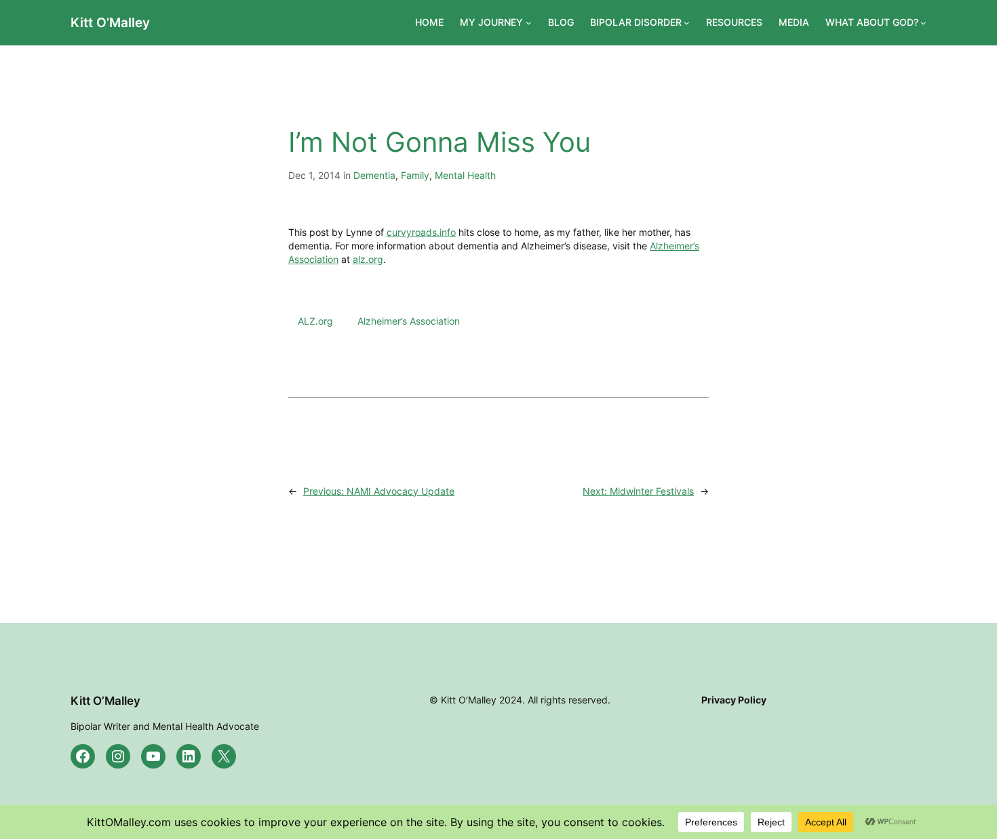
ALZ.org (315, 321)
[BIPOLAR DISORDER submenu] (687, 23)
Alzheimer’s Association (408, 321)
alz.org (368, 259)
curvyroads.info (421, 232)
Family (415, 175)
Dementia (374, 175)
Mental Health (465, 175)
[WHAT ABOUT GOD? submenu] (923, 23)
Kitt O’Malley (110, 22)
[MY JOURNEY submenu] (529, 23)
